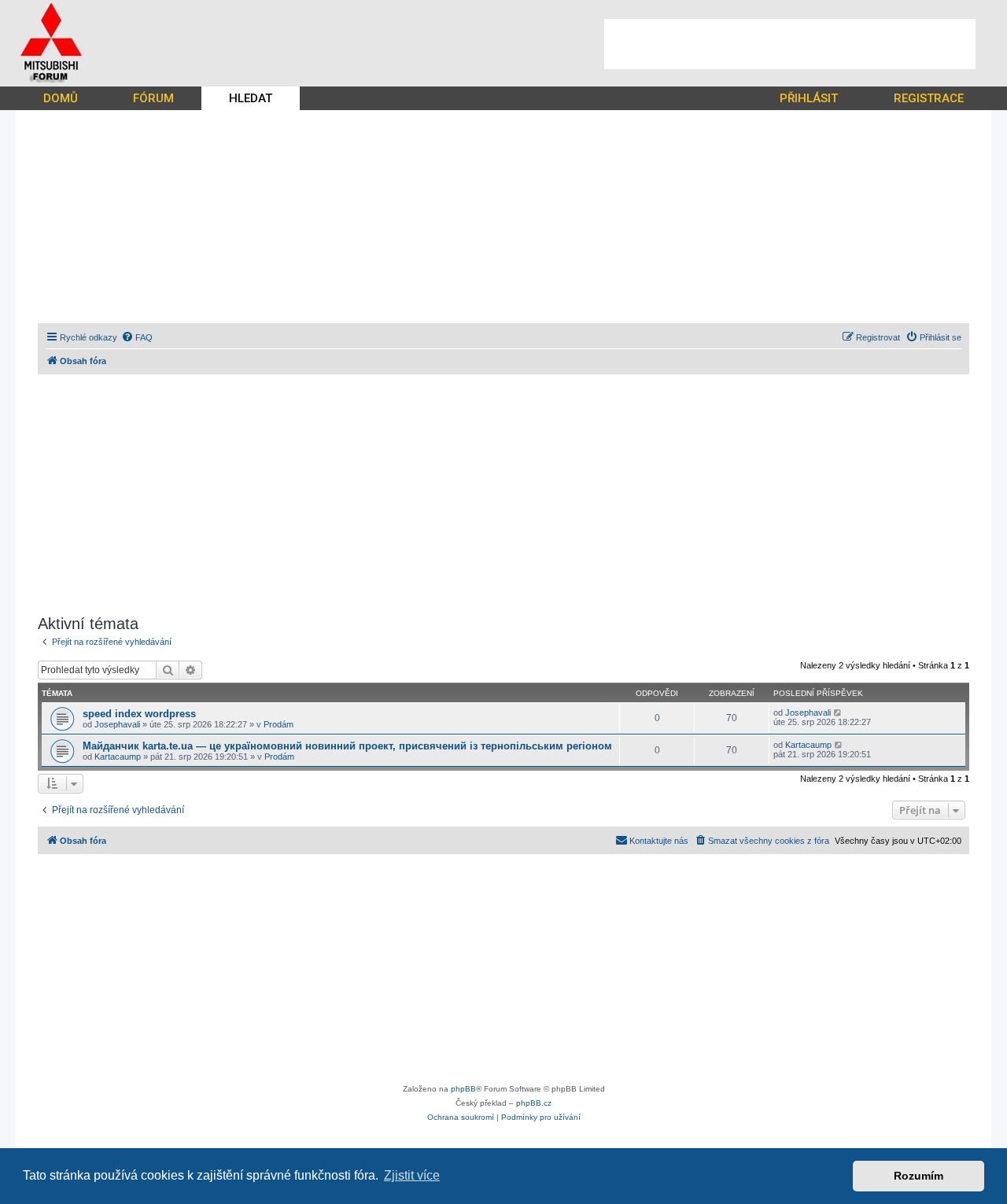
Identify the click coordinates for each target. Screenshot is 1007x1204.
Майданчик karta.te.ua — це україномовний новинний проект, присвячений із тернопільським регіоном (347, 746)
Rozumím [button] (918, 1175)
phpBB (463, 1088)
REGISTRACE (929, 98)
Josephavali (117, 724)
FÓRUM (153, 98)
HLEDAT (250, 98)
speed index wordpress (139, 714)
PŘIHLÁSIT (809, 98)
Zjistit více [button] (412, 1175)
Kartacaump (117, 756)
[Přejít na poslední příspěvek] (838, 712)
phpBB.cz (533, 1103)
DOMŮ (60, 98)
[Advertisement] (790, 44)
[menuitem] (137, 337)
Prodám (278, 724)
